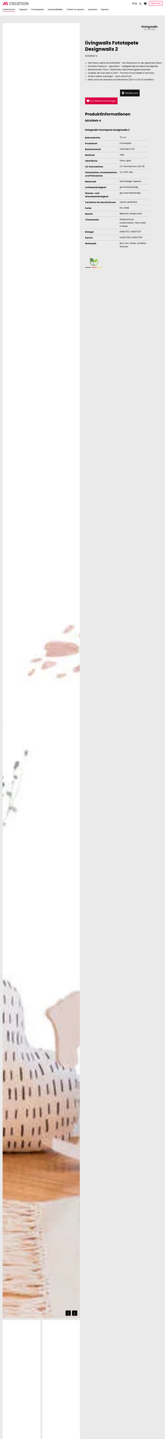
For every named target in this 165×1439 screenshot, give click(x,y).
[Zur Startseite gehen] (27, 3)
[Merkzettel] (145, 3)
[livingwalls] (149, 27)
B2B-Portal (155, 3)
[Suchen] (140, 3)
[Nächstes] (74, 1313)
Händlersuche (131, 93)
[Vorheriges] (68, 1313)
